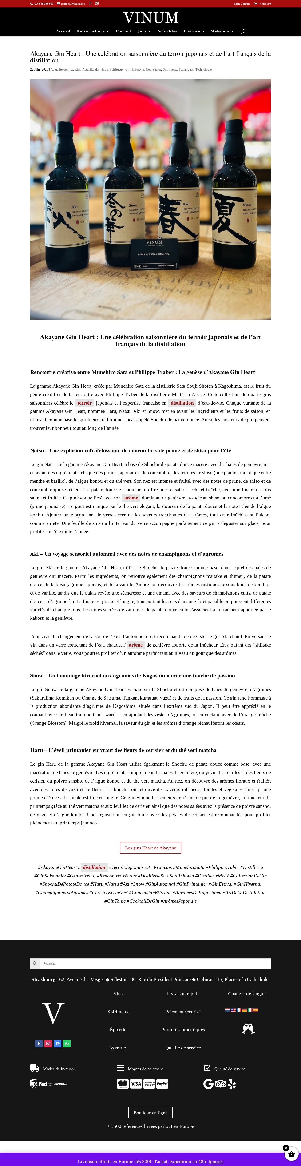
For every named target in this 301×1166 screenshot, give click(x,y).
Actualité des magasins (66, 69)
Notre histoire (91, 31)
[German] (244, 1010)
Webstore (220, 31)
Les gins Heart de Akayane (150, 847)
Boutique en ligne (150, 1112)
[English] (233, 1010)
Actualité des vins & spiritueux (102, 69)
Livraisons (194, 31)
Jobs (142, 31)
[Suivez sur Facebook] (39, 1043)
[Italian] (250, 1010)
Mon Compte (242, 4)
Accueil (63, 31)
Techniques (186, 69)
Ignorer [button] (215, 1161)
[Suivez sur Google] (57, 1043)
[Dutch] (227, 1010)
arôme (131, 498)
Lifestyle (138, 69)
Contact (123, 31)
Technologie (203, 69)
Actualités (167, 31)
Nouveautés (153, 69)
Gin (127, 69)
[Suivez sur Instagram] (48, 1043)
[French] (239, 1010)
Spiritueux (170, 69)
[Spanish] (255, 1010)
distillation (182, 403)
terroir (85, 403)
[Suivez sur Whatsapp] (67, 1043)
